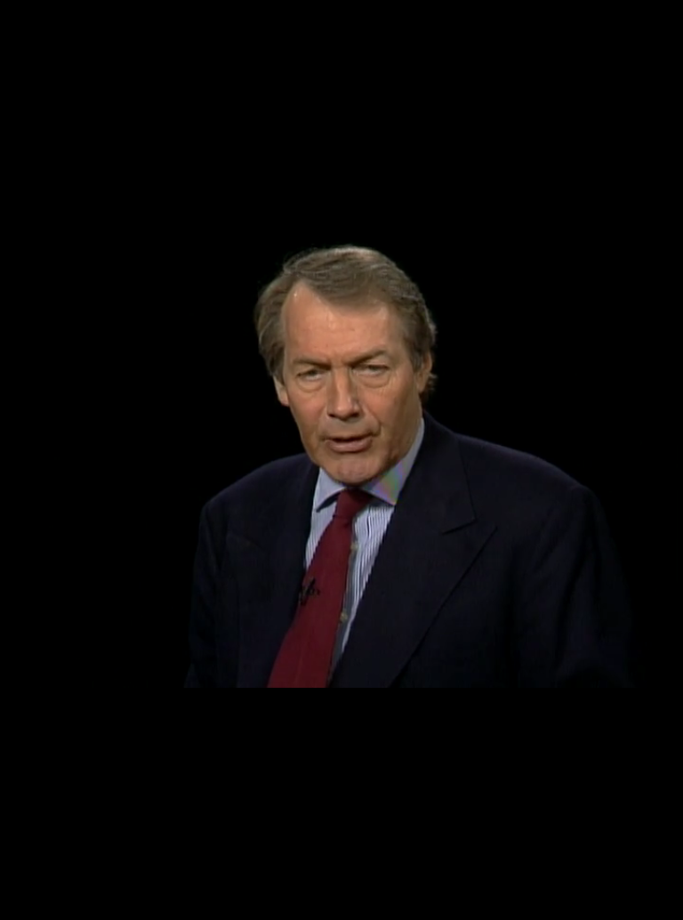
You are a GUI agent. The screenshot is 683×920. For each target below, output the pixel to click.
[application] (341, 460)
